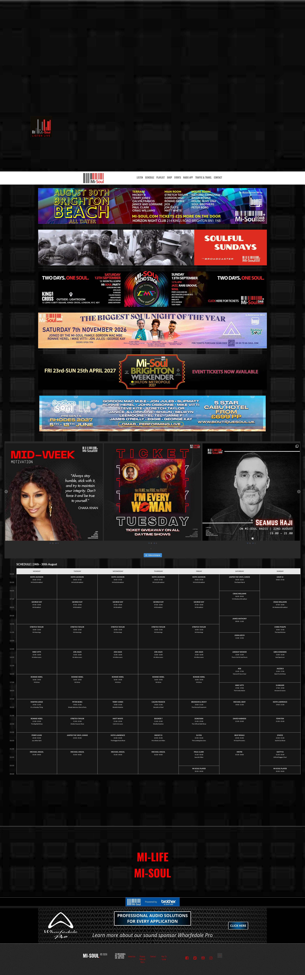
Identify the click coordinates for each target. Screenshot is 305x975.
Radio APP (188, 177)
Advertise (131, 956)
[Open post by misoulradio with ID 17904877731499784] (152, 492)
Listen (140, 177)
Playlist (160, 177)
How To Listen (163, 958)
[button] (6, 491)
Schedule (149, 177)
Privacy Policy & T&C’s (142, 959)
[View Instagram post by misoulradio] (100, 538)
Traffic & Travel (203, 177)
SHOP (169, 177)
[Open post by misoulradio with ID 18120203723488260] (54, 492)
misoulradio (53, 446)
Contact (218, 177)
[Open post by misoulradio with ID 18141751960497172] (251, 492)
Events (177, 177)
